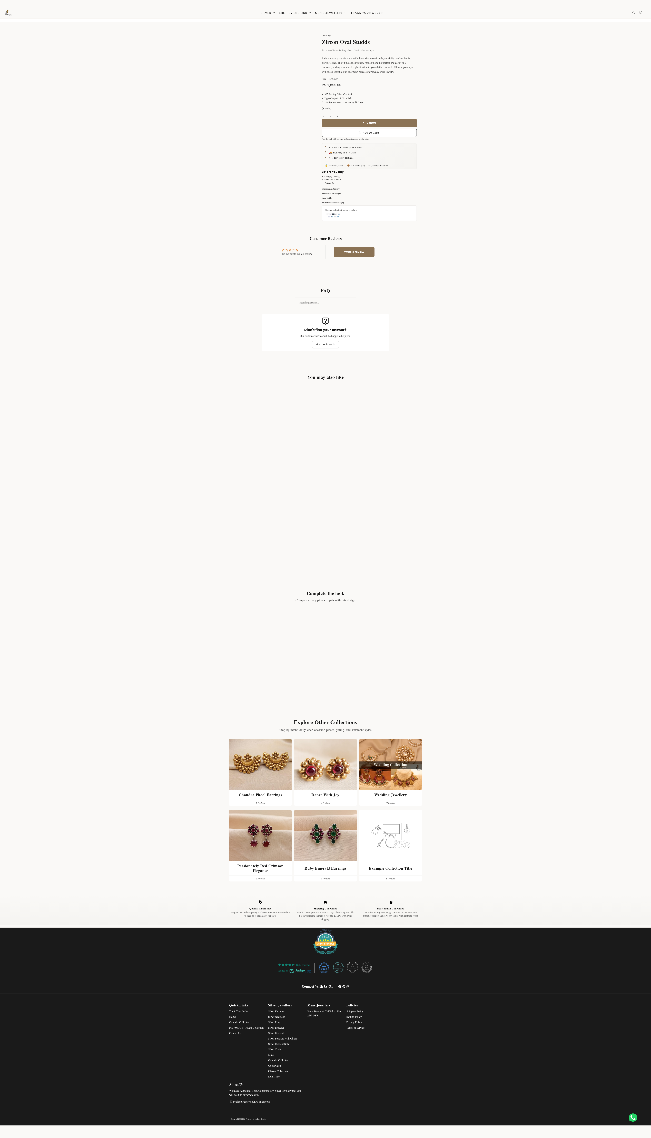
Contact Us (235, 1033)
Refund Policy (354, 1016)
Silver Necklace (276, 1016)
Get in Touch (325, 344)
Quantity (326, 108)
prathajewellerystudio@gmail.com (250, 1101)
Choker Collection (278, 1071)
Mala (271, 1054)
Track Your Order (367, 13)
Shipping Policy (354, 1011)
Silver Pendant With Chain (282, 1038)
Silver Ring (274, 1022)
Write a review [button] (354, 252)
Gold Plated (274, 1065)
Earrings (326, 35)
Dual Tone (274, 1076)
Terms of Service (355, 1027)
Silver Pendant (276, 1033)
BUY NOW (252, 461)
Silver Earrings (276, 1011)
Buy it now (369, 123)
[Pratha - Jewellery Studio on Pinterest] (343, 986)
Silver (268, 13)
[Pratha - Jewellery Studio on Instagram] (348, 986)
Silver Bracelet (276, 1027)
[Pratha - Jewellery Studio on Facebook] (339, 986)
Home (232, 1016)
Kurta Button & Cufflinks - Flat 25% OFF (324, 1013)
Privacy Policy (354, 1022)
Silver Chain (274, 1049)
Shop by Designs (295, 13)
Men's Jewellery (331, 13)
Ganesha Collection (239, 1022)
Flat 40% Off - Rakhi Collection (246, 1027)
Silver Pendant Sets (278, 1044)
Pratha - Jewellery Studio (256, 1118)
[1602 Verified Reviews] (325, 954)
